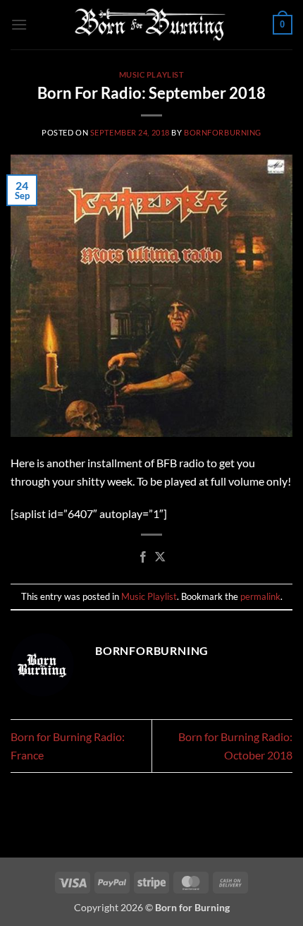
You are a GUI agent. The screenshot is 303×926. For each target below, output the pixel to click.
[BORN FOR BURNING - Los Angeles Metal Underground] (150, 24)
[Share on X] (160, 557)
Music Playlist (152, 74)
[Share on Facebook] (143, 557)
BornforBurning (222, 132)
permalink (260, 596)
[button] (19, 24)
